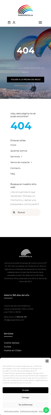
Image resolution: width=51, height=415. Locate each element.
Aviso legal (43, 411)
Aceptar (25, 390)
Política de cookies (11, 411)
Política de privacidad (29, 411)
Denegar (25, 397)
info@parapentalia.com (14, 320)
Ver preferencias (26, 405)
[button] (47, 361)
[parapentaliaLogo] (25, 5)
